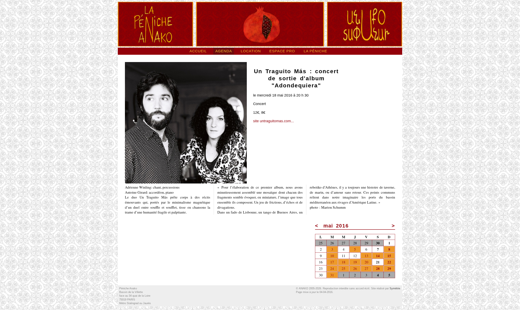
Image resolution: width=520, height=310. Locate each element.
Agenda (223, 51)
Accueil (198, 51)
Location (251, 51)
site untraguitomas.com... (273, 121)
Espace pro (282, 51)
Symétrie (395, 288)
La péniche (315, 51)
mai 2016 (336, 225)
